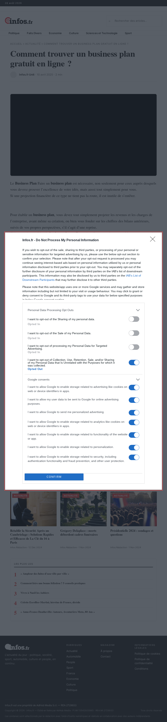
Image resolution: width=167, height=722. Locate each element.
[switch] (134, 319)
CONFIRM (54, 476)
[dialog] (83, 361)
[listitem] (83, 310)
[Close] (154, 240)
